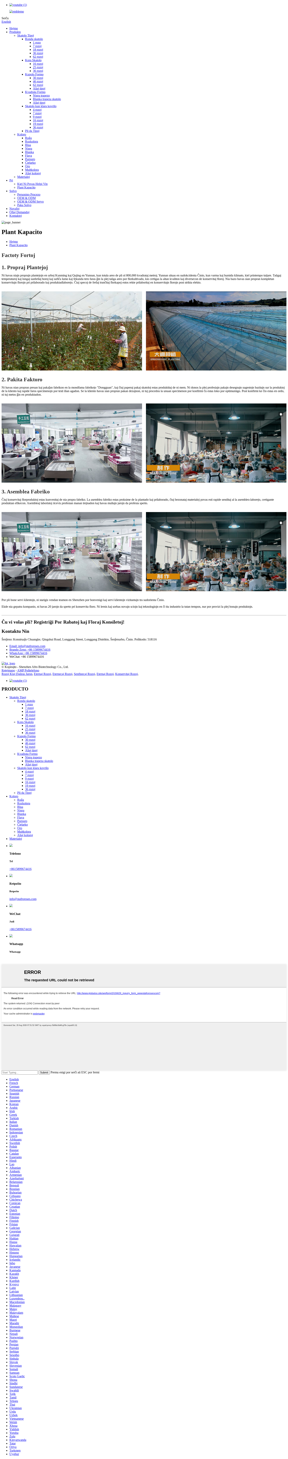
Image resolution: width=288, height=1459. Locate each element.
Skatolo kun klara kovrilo (40, 106)
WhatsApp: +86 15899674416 (28, 653)
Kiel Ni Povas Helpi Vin (32, 184)
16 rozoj (38, 63)
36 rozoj (38, 53)
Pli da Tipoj (32, 131)
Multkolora (32, 169)
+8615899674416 (20, 869)
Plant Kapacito (26, 187)
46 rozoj (38, 81)
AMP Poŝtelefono (28, 670)
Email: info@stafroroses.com (27, 646)
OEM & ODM (26, 198)
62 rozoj (38, 56)
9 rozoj (37, 116)
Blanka (29, 152)
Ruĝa (28, 138)
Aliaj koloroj (33, 173)
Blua (28, 145)
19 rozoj (38, 123)
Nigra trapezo (41, 95)
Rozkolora (31, 141)
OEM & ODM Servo (30, 201)
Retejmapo (8, 670)
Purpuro (30, 159)
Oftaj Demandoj (19, 212)
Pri (11, 180)
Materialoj (23, 176)
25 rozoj (38, 67)
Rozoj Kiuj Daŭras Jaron (17, 674)
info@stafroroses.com (22, 899)
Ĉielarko (30, 162)
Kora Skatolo (33, 60)
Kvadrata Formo (35, 92)
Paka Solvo (24, 205)
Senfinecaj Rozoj (84, 674)
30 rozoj (38, 78)
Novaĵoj (14, 208)
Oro (27, 166)
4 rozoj (37, 109)
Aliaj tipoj (39, 88)
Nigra (28, 148)
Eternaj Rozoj (42, 674)
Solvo (13, 191)
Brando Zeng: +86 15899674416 (29, 649)
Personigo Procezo (28, 194)
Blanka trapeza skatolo (47, 99)
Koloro (21, 134)
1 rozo (37, 42)
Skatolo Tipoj (25, 35)
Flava (28, 155)
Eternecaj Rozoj (62, 674)
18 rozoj (38, 49)
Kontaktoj (15, 215)
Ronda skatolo (34, 39)
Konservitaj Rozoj (126, 674)
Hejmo (13, 28)
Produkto (15, 32)
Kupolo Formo (34, 74)
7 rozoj (37, 46)
